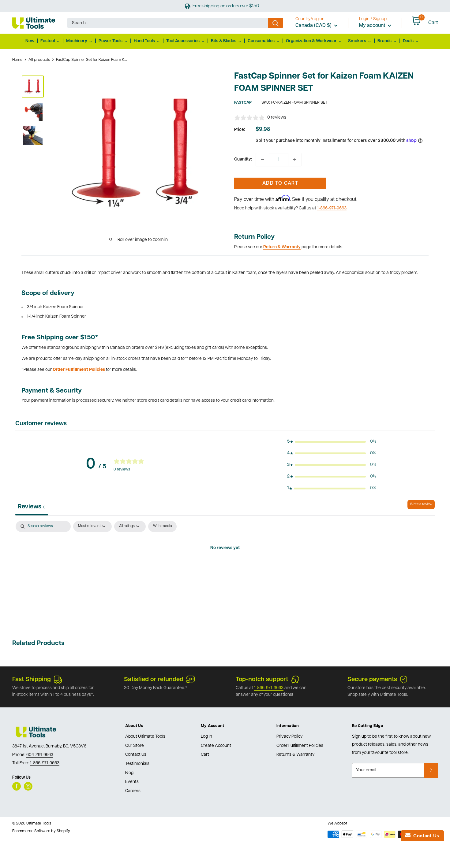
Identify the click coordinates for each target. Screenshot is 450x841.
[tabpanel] (225, 569)
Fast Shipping (31, 680)
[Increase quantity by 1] (294, 159)
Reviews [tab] (32, 507)
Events (132, 782)
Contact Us (135, 754)
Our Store (134, 745)
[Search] (275, 23)
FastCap (243, 103)
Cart (205, 754)
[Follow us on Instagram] (28, 786)
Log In (206, 736)
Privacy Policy (289, 736)
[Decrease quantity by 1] (262, 159)
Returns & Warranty (295, 754)
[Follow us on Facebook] (16, 786)
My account (372, 25)
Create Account (216, 745)
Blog (129, 773)
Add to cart (280, 183)
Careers (133, 791)
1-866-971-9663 (332, 208)
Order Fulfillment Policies (299, 745)
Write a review (421, 504)
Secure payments (372, 680)
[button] (331, 442)
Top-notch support (262, 680)
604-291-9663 (39, 755)
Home (17, 60)
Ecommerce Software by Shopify (41, 831)
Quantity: (243, 159)
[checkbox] (162, 526)
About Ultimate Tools (145, 736)
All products (39, 60)
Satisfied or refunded (153, 680)
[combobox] (167, 23)
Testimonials (137, 764)
